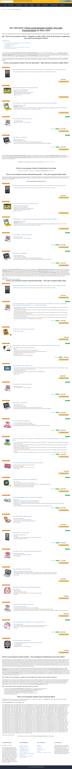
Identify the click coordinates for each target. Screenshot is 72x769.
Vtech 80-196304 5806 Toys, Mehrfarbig (21, 569)
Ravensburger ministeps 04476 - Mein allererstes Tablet (25, 87)
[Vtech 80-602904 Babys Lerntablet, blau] (7, 644)
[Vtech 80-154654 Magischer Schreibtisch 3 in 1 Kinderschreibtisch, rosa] (7, 625)
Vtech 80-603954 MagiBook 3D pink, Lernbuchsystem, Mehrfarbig (27, 497)
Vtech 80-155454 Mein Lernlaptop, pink (21, 420)
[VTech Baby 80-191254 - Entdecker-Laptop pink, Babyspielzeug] (7, 554)
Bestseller (54, 52)
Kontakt (38, 751)
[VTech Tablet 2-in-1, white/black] (7, 141)
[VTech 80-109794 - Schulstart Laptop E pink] (7, 122)
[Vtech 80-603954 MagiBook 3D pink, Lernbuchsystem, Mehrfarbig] (7, 500)
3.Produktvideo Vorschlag (9, 45)
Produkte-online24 (60, 157)
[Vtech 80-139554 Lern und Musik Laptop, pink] (7, 608)
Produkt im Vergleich (6, 762)
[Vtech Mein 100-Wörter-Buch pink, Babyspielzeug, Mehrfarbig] (7, 590)
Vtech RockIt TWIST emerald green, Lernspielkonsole (25, 479)
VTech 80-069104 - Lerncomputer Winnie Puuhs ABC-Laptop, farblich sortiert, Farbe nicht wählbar (35, 103)
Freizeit (8, 9)
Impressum (39, 748)
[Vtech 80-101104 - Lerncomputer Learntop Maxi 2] (7, 332)
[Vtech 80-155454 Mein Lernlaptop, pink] (7, 424)
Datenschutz (39, 746)
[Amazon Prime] (67, 79)
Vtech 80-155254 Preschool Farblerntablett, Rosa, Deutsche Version (28, 462)
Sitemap (38, 745)
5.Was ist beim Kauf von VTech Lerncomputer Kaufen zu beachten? (17, 47)
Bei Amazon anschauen (64, 81)
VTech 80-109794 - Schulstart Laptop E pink (22, 118)
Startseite (4, 9)
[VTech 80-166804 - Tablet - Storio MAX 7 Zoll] (7, 368)
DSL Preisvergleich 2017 (24, 751)
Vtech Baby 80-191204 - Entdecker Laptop (22, 516)
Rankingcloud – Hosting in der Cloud (44, 752)
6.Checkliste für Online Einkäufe (11, 48)
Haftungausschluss (41, 749)
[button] (14, 5)
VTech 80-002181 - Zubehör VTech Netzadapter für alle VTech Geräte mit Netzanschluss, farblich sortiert (36, 345)
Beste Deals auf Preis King (48, 162)
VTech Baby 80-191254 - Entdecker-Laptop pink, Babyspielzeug (27, 551)
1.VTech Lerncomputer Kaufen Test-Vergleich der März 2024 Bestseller (18, 42)
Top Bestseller (41, 52)
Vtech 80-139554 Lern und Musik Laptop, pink (23, 604)
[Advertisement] (36, 18)
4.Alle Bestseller (8, 46)
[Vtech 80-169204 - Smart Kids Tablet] (7, 536)
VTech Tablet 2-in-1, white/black (20, 137)
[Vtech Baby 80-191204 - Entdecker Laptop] (7, 519)
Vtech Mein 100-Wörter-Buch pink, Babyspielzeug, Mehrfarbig (26, 587)
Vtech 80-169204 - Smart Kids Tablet (21, 532)
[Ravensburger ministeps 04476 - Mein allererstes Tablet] (7, 90)
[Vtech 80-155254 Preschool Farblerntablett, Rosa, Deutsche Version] (7, 466)
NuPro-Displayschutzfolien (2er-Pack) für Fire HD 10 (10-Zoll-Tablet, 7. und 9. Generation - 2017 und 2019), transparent (39, 69)
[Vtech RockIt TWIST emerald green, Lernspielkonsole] (7, 483)
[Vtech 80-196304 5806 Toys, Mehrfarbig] (7, 572)
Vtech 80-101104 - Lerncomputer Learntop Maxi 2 (24, 329)
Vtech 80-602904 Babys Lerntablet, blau (22, 640)
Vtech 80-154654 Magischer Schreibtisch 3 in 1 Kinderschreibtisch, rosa (29, 622)
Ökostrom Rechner (23, 745)
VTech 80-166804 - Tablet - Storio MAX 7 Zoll (23, 365)
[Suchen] (67, 5)
